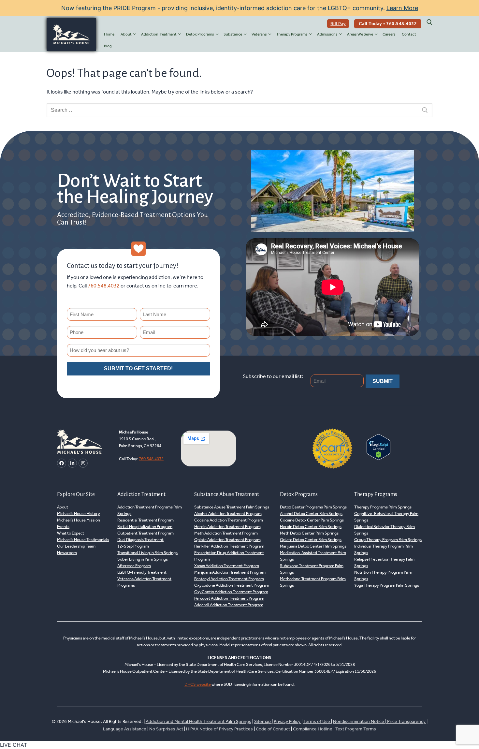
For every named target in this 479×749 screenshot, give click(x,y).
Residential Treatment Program (145, 520)
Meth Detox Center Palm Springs (309, 533)
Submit (382, 381)
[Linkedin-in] (72, 463)
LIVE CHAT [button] (13, 745)
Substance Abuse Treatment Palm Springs (231, 507)
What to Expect (70, 533)
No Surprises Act (166, 729)
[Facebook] (61, 463)
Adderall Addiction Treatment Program (228, 604)
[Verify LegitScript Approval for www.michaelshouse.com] (378, 458)
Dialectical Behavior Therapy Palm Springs (384, 530)
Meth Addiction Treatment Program (226, 533)
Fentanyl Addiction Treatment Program (229, 578)
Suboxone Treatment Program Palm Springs (311, 569)
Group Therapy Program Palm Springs (388, 539)
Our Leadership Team (76, 546)
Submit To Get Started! (138, 368)
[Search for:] (239, 110)
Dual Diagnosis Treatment (140, 539)
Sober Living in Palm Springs (142, 559)
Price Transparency (406, 721)
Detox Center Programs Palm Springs (313, 507)
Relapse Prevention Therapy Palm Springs (384, 562)
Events (63, 526)
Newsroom (67, 552)
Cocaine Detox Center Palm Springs (312, 520)
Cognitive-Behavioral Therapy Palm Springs (386, 516)
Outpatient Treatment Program (145, 533)
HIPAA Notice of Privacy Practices (219, 729)
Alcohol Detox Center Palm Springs (311, 513)
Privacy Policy (287, 721)
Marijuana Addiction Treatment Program (230, 572)
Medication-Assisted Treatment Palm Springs (313, 556)
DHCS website (197, 684)
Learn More (402, 8)
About (62, 507)
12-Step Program (133, 546)
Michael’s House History (78, 513)
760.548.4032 (104, 286)
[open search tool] (429, 22)
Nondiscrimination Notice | (360, 721)
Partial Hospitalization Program (144, 526)
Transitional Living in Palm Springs (147, 552)
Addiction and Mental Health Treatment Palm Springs (198, 721)
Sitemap (263, 721)
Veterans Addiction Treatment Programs (144, 582)
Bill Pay (338, 23)
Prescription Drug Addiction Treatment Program (229, 556)
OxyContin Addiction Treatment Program (231, 591)
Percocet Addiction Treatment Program (229, 598)
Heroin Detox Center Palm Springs (310, 526)
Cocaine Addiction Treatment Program (228, 520)
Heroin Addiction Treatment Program (227, 526)
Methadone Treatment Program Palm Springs (313, 582)
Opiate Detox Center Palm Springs (310, 539)
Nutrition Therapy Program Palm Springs (383, 575)
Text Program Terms (355, 729)
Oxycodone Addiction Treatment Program (231, 585)
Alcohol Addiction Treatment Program (228, 513)
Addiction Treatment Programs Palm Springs (149, 510)
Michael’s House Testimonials (83, 539)
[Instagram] (83, 463)
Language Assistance (124, 729)
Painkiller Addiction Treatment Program (229, 546)
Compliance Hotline (312, 729)
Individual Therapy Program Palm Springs (383, 549)
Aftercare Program (134, 565)
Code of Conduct (273, 729)
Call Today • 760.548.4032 (388, 23)
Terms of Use (317, 721)
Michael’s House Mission (78, 520)
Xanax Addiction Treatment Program (226, 565)
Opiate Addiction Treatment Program (227, 539)
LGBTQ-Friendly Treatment (142, 572)
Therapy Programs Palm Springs (383, 507)
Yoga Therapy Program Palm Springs (386, 585)
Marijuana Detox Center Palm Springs (313, 546)
